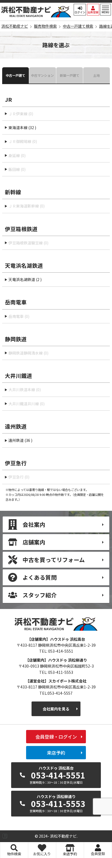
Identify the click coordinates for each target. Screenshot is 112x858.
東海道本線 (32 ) (22, 127)
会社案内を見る (56, 709)
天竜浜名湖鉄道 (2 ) (25, 279)
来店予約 (56, 752)
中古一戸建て (15, 75)
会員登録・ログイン (56, 736)
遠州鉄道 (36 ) (20, 440)
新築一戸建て (69, 75)
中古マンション (42, 75)
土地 (96, 75)
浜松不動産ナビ (36, 11)
